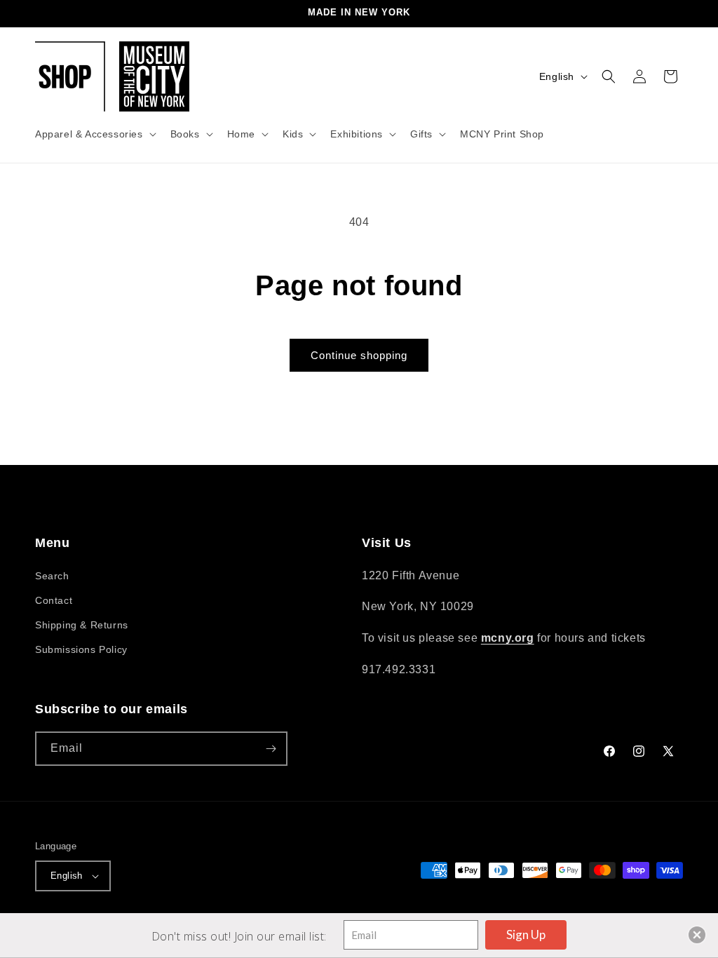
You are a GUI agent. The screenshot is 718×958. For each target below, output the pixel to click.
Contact (53, 600)
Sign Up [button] (526, 934)
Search (52, 575)
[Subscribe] (270, 748)
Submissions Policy (81, 649)
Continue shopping (359, 355)
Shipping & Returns (81, 624)
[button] (94, 134)
